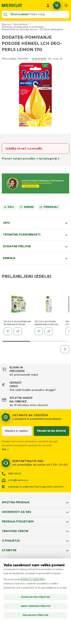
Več (4, 449)
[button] (35, 94)
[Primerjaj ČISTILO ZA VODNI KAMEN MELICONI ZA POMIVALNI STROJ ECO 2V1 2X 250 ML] (49, 331)
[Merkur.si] (12, 5)
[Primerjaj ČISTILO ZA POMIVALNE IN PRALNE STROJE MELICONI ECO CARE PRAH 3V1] (18, 331)
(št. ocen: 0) (55, 59)
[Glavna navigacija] (66, 5)
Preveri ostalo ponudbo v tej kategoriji (30, 158)
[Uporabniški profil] (48, 5)
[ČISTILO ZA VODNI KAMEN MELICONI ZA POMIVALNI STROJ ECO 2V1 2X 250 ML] (49, 305)
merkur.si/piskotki (32, 579)
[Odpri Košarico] (56, 5)
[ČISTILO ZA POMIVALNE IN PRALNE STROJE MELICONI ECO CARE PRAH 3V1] (18, 305)
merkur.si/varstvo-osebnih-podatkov (26, 583)
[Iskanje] (5, 14)
